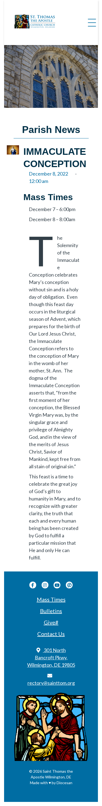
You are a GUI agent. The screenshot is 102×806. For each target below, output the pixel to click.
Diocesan (64, 782)
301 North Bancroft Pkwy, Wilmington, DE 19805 (51, 657)
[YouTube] (57, 585)
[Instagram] (45, 585)
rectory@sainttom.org (51, 683)
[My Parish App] (69, 585)
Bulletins (51, 611)
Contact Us (51, 633)
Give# (51, 622)
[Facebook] (32, 585)
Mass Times (51, 599)
